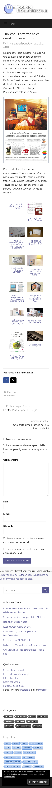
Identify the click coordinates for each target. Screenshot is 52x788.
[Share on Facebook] (6, 380)
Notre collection (11, 682)
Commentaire (11, 460)
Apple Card (29, 757)
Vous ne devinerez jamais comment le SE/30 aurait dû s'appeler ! (17, 244)
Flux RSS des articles (14, 686)
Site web (8, 526)
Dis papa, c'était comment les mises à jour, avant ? (35, 272)
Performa (11, 395)
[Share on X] (13, 380)
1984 (7, 743)
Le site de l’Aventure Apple (16, 674)
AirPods (27, 748)
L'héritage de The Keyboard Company (17, 270)
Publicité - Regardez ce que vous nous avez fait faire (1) (17, 298)
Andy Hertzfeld (13, 757)
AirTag (8, 752)
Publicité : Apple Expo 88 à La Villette (17, 358)
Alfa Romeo (29, 752)
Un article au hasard (13, 670)
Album (18, 752)
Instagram (25, 689)
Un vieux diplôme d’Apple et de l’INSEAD (24, 617)
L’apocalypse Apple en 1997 (17, 626)
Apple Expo (30, 762)
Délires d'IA (32, 721)
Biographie (42, 716)
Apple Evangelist (13, 762)
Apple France (13, 766)
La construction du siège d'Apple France (17, 206)
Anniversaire (21, 716)
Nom (6, 501)
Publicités (11, 392)
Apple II (38, 766)
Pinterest (42, 689)
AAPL (24, 743)
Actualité (9, 716)
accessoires (36, 743)
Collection (20, 721)
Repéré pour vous (23, 726)
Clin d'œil (9, 721)
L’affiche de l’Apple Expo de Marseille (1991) (24, 645)
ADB (7, 748)
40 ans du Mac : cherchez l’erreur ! (35, 322)
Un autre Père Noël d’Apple (17, 640)
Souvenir (37, 726)
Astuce (32, 716)
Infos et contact (11, 678)
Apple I (27, 766)
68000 (16, 743)
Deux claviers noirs (35, 346)
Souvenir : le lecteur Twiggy (35, 219)
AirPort (38, 748)
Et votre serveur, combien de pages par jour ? (17, 322)
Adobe (16, 748)
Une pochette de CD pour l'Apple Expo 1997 (35, 298)
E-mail (7, 514)
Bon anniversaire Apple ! (15, 622)
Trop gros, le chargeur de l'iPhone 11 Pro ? (35, 242)
